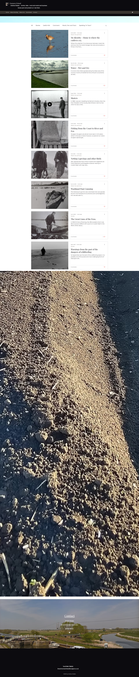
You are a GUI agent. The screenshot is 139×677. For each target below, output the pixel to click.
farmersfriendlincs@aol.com (69, 625)
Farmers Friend (15, 3)
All (32, 25)
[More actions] (105, 33)
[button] (106, 25)
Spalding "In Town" (85, 25)
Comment (56, 25)
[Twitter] (132, 12)
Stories (38, 25)
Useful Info (46, 25)
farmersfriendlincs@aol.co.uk (70, 668)
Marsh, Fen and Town (69, 25)
